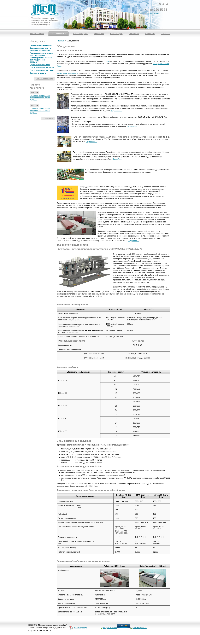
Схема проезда (80, 628)
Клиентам (99, 34)
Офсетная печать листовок (42, 70)
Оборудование (58, 34)
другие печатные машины (68, 73)
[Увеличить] (114, 586)
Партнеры (134, 34)
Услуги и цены (80, 34)
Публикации (116, 34)
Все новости (48, 118)
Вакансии (150, 34)
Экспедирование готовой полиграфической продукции (41, 60)
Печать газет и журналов (41, 45)
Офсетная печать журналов (42, 67)
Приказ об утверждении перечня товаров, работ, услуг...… (40, 98)
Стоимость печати (38, 73)
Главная (60, 41)
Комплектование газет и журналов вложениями (40, 49)
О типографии (37, 34)
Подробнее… (116, 111)
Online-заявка (153, 13)
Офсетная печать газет (40, 65)
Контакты (165, 34)
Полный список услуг (44, 79)
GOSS (106, 61)
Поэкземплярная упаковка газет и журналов (41, 54)
